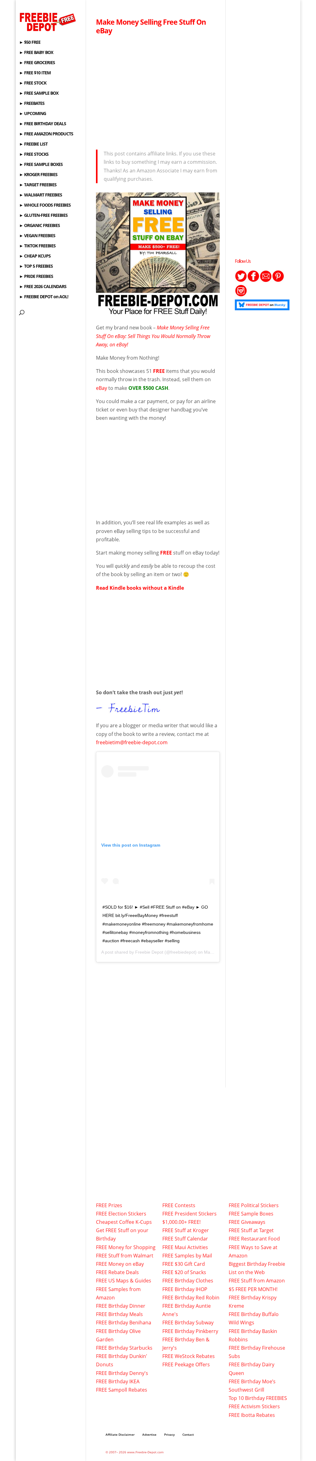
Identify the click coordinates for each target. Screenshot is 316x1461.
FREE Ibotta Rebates (252, 1415)
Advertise (149, 1434)
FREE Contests (178, 1205)
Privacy (169, 1434)
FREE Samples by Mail (187, 1255)
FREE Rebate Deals (117, 1272)
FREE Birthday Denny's (122, 1373)
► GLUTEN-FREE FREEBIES (43, 215)
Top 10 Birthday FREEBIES (258, 1398)
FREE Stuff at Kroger (185, 1230)
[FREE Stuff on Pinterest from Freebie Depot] (278, 280)
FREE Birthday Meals (119, 1314)
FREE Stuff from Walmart (124, 1255)
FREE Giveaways (247, 1222)
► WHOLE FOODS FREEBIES (45, 205)
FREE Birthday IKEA (117, 1381)
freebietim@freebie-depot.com (132, 742)
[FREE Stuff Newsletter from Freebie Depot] (266, 280)
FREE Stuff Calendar (185, 1238)
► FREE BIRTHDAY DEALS (42, 124)
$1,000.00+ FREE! (181, 1222)
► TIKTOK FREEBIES (37, 246)
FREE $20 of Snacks (184, 1272)
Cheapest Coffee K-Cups (124, 1222)
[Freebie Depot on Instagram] (241, 294)
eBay (101, 388)
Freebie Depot (149, 952)
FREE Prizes (109, 1205)
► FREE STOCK (32, 83)
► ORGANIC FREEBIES (39, 225)
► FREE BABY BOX (36, 52)
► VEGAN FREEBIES (37, 235)
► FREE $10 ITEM (35, 73)
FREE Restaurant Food (254, 1238)
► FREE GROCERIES (37, 62)
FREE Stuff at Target (251, 1230)
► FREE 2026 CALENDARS (42, 286)
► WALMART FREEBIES (40, 195)
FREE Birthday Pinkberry (190, 1331)
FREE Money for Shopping (126, 1247)
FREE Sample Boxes (251, 1213)
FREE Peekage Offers (186, 1364)
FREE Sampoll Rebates (121, 1389)
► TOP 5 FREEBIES (36, 266)
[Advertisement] (158, 90)
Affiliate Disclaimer (120, 1434)
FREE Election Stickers (121, 1213)
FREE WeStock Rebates (188, 1356)
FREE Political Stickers (254, 1205)
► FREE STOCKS (33, 154)
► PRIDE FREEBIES (36, 276)
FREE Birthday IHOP (184, 1289)
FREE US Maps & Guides (123, 1280)
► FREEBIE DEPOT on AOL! (43, 297)
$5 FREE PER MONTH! (253, 1289)
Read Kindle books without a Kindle (140, 587)
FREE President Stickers (189, 1213)
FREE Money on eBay (120, 1264)
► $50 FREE (29, 42)
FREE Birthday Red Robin (190, 1297)
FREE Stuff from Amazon (257, 1280)
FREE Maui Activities (185, 1247)
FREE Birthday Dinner (120, 1305)
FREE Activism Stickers (254, 1406)
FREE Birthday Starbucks (124, 1347)
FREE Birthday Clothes (187, 1280)
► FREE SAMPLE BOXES (41, 164)
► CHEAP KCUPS (35, 256)
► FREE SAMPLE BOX (38, 93)
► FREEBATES (31, 103)
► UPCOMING (32, 113)
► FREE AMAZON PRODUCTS (46, 134)
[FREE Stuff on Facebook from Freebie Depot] (253, 280)
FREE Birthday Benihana (123, 1322)
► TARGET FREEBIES (37, 185)
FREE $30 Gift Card (183, 1264)
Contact (188, 1434)
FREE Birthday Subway (188, 1322)
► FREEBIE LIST (33, 144)
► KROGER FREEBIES (38, 174)
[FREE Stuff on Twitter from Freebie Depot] (241, 280)
